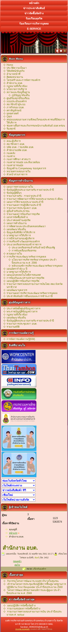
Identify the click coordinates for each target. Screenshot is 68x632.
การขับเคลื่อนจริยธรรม (24, 250)
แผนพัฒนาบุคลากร (17, 290)
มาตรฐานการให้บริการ (19, 235)
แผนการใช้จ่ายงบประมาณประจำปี (25, 202)
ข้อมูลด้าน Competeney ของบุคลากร (26, 168)
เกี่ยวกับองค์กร (39, 569)
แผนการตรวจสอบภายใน (20, 186)
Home (10, 64)
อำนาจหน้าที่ (13, 74)
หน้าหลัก (34, 3)
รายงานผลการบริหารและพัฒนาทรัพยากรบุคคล (32, 293)
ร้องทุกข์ (11, 128)
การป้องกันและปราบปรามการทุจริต (25, 277)
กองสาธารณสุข (15, 165)
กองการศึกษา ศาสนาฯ (18, 159)
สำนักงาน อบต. (15, 83)
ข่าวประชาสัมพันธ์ (34, 8)
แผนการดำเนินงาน (17, 223)
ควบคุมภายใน (14, 253)
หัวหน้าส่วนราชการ (17, 174)
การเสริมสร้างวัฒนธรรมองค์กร (23, 241)
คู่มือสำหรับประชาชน (18, 211)
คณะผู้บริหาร (14, 141)
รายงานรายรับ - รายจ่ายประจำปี (24, 195)
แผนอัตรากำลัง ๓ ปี (17, 268)
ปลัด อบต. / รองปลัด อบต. (20, 147)
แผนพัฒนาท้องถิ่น (16, 229)
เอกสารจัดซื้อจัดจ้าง (17, 217)
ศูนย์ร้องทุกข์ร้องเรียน (18, 98)
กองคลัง (11, 153)
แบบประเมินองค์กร (17, 101)
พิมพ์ (37, 557)
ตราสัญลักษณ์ (14, 110)
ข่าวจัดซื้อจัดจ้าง (34, 13)
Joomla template (22, 629)
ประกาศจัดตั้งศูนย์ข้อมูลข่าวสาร (23, 308)
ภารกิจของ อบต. (15, 107)
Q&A (9, 116)
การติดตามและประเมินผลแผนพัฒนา (26, 226)
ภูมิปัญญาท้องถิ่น (21, 95)
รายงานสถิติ (13, 326)
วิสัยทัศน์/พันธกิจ (16, 71)
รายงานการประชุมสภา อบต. (22, 208)
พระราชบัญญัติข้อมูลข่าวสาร (22, 311)
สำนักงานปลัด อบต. (17, 150)
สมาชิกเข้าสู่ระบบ (16, 104)
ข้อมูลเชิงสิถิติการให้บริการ (21, 232)
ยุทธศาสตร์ (13, 113)
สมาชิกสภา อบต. (16, 144)
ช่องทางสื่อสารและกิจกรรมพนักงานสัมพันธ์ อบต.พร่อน (36, 125)
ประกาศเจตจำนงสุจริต (18, 220)
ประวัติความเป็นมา (17, 67)
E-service (34, 28)
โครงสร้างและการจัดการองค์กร (23, 80)
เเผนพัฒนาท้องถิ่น (16, 317)
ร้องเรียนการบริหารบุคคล (34, 23)
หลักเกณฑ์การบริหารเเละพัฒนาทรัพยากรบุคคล (37, 265)
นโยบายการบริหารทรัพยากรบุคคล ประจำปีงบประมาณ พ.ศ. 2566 (34, 261)
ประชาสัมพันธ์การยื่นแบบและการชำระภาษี (30, 296)
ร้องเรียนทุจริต (34, 18)
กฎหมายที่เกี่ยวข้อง (17, 86)
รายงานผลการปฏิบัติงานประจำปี (24, 205)
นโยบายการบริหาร (17, 89)
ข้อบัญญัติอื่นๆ (14, 192)
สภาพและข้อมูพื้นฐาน (18, 92)
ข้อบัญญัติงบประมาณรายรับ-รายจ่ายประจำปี (30, 189)
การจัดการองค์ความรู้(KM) (21, 339)
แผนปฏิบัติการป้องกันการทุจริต (23, 281)
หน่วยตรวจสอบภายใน (18, 171)
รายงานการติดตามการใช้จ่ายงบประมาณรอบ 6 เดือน (35, 199)
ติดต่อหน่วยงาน (15, 77)
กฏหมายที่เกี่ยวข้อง (17, 314)
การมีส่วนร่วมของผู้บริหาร (20, 238)
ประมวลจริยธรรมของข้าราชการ (24, 244)
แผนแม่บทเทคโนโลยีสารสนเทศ (24, 274)
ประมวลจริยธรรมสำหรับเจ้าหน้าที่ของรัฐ (33, 247)
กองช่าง (11, 156)
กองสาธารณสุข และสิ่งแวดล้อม (23, 162)
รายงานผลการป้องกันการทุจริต (23, 214)
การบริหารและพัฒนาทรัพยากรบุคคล (26, 256)
